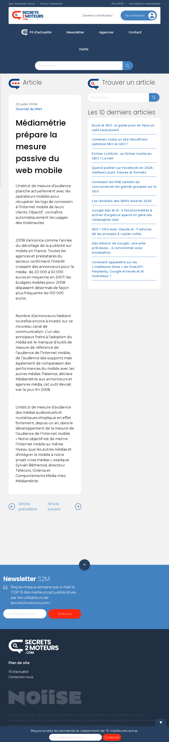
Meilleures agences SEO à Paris (126, 48)
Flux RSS (118, 3)
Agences (106, 32)
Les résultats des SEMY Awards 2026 (121, 201)
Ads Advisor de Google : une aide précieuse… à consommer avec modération (118, 248)
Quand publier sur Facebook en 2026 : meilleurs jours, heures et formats (123, 170)
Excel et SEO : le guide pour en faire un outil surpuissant (123, 127)
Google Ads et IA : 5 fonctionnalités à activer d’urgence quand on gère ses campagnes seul (122, 215)
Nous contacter (51, 3)
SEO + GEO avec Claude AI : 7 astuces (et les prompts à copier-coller (122, 231)
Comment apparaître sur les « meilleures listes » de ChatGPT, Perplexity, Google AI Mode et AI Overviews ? (118, 269)
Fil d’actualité (40, 32)
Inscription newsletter (144, 3)
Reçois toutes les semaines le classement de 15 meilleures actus (84, 731)
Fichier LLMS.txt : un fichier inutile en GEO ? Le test (122, 156)
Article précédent (27, 506)
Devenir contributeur (98, 15)
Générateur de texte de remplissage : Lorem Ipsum (106, 80)
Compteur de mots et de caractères (106, 65)
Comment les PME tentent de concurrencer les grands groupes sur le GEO (124, 186)
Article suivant (54, 506)
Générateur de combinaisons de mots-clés (105, 118)
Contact (135, 32)
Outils (83, 49)
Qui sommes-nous (22, 3)
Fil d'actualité (19, 672)
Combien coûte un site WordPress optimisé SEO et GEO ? (120, 141)
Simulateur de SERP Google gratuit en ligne (106, 99)
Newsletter (75, 32)
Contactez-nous (21, 677)
